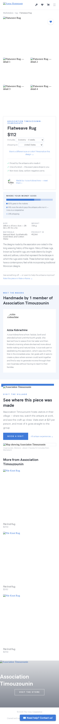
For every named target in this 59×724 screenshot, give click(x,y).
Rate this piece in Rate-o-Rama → (18, 278)
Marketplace (8, 13)
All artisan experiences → (42, 436)
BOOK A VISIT (16, 436)
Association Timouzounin (26, 303)
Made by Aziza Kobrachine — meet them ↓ (32, 182)
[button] (29, 36)
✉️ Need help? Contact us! (38, 717)
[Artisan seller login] (36, 5)
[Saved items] (42, 4)
